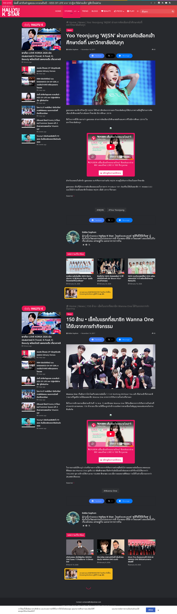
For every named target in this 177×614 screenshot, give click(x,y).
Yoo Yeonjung (117, 209)
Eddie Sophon (73, 49)
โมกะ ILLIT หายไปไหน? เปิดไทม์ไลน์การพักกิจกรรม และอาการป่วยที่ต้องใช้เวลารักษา (48, 110)
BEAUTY (107, 11)
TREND (85, 11)
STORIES (70, 11)
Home (72, 22)
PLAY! (131, 11)
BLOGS (95, 11)
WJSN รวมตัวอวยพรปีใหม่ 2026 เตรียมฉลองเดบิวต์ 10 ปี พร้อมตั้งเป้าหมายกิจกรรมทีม (141, 278)
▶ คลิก (102, 294)
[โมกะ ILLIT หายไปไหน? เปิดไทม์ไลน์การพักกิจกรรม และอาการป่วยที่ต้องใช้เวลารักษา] (28, 110)
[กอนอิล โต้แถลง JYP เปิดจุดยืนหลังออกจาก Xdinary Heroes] (28, 70)
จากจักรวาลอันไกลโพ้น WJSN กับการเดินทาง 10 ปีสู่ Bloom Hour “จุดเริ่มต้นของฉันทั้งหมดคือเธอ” (79, 278)
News (81, 22)
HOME (58, 11)
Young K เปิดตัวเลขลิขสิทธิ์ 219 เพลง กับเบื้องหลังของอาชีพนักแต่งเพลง (49, 139)
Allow (150, 609)
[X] (89, 244)
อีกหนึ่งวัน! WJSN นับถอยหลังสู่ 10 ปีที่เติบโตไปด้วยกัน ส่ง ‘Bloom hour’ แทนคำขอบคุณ (110, 278)
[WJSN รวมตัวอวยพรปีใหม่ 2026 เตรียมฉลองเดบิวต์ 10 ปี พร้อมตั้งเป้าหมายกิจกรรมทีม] (141, 266)
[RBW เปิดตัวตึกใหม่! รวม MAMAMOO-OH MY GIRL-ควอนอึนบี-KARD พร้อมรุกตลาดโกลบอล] (28, 81)
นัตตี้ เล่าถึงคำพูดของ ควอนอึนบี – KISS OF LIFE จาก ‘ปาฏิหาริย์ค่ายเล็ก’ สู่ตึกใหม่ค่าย (57, 3)
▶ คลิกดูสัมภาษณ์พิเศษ (111, 172)
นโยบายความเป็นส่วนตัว (103, 609)
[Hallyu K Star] (11, 11)
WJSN (101, 209)
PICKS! (119, 11)
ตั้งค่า (37, 611)
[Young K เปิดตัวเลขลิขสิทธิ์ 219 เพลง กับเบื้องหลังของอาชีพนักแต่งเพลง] (28, 138)
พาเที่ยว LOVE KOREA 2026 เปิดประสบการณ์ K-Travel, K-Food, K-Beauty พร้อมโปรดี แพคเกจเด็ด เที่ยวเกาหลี (41, 56)
